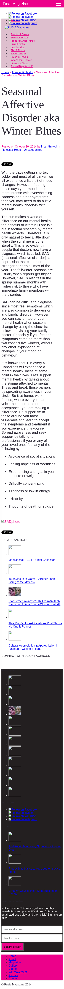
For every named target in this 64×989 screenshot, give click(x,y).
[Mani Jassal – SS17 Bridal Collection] (15, 553)
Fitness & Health (11, 149)
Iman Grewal (49, 146)
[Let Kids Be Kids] (15, 775)
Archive (13, 975)
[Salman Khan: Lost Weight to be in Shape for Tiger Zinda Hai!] (15, 764)
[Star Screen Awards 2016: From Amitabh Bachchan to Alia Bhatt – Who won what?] (15, 595)
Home (12, 956)
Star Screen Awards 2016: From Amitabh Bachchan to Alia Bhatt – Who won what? (34, 603)
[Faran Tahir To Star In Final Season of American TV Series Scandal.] (15, 724)
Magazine (15, 962)
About (12, 959)
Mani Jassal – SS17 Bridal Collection (32, 559)
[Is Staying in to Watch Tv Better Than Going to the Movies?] (15, 572)
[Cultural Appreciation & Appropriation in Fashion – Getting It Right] (15, 639)
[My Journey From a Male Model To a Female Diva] (15, 795)
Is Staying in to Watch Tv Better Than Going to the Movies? (32, 580)
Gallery (13, 965)
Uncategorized (33, 149)
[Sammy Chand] (15, 744)
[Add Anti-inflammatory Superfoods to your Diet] (15, 840)
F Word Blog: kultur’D (22, 66)
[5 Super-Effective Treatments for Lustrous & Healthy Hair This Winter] (15, 785)
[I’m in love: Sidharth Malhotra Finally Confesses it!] (15, 754)
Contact (13, 978)
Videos (13, 968)
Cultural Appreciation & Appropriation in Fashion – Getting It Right (33, 647)
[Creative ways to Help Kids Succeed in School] (15, 884)
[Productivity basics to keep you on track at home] (15, 862)
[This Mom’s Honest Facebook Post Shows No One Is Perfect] (15, 617)
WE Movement (18, 972)
